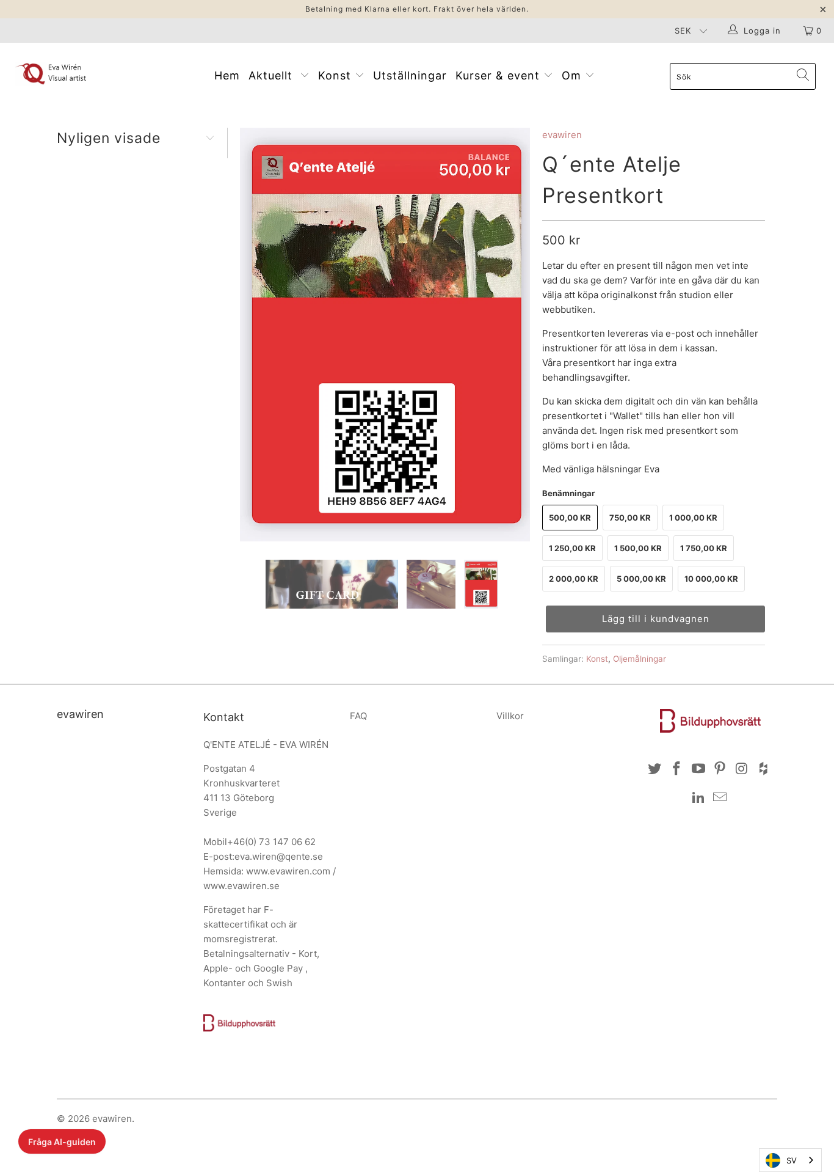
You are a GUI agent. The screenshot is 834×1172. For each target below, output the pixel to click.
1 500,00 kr (638, 548)
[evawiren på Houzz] (764, 769)
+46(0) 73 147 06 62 (271, 842)
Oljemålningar (639, 659)
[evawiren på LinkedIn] (698, 797)
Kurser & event (499, 75)
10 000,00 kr (711, 579)
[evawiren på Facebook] (677, 769)
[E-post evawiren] (720, 797)
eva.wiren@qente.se (278, 856)
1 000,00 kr (693, 517)
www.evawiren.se (241, 886)
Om (573, 75)
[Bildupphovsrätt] (239, 1028)
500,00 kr (570, 517)
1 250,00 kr (572, 548)
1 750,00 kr (703, 548)
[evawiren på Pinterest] (720, 769)
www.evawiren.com (288, 871)
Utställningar (410, 75)
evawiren (562, 135)
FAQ (358, 716)
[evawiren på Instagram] (742, 769)
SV (791, 1160)
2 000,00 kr (573, 579)
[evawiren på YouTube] (698, 769)
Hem (227, 75)
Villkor (510, 716)
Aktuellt (274, 75)
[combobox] (790, 1160)
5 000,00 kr (641, 579)
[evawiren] (73, 73)
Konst (336, 75)
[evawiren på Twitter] (655, 769)
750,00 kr (630, 517)
